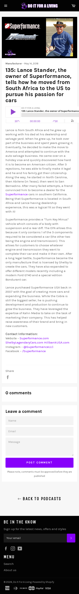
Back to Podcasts (41, 498)
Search (9, 564)
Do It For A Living (22, 582)
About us (10, 570)
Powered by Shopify (43, 582)
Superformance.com (34, 338)
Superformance (17, 194)
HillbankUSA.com (56, 342)
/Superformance (34, 351)
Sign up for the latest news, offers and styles (35, 529)
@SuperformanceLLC (38, 347)
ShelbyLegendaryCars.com (24, 342)
